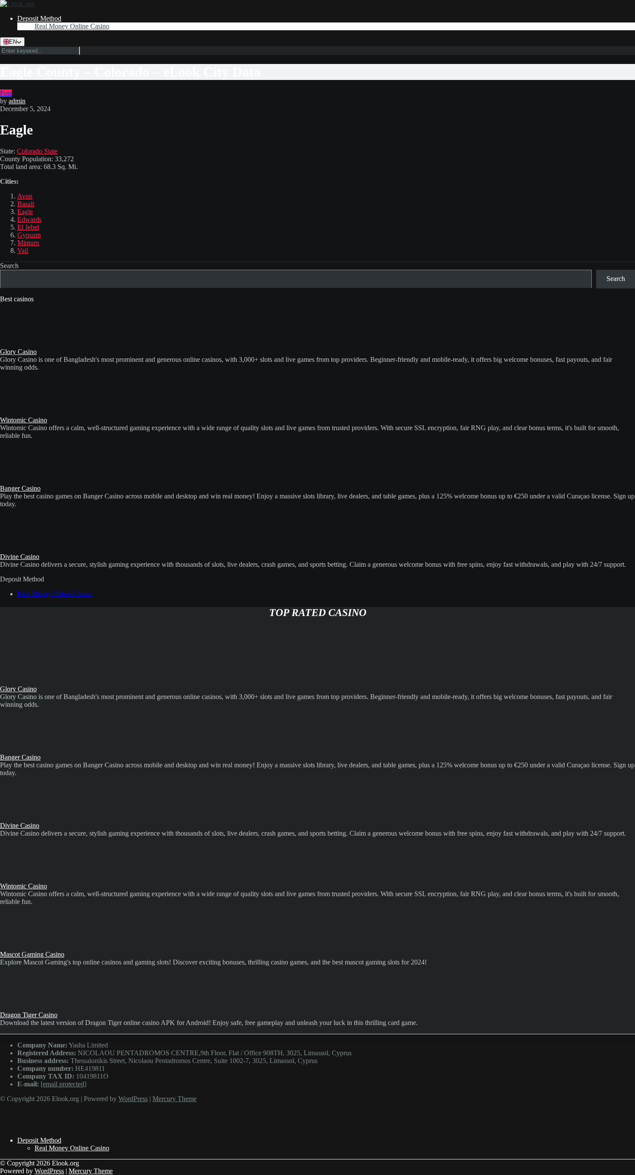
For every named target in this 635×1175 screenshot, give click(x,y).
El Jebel (28, 227)
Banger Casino (20, 488)
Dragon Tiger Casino (28, 1015)
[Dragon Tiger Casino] (21, 1007)
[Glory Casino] (21, 344)
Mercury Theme (174, 1098)
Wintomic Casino (23, 420)
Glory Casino (18, 351)
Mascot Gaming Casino (32, 954)
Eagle (25, 211)
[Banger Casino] (21, 480)
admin (17, 101)
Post (6, 93)
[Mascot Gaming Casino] (21, 946)
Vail (22, 250)
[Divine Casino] (21, 548)
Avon (24, 196)
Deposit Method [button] (39, 18)
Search (9, 265)
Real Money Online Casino (72, 26)
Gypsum (29, 235)
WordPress (133, 1098)
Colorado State (37, 151)
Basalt (25, 204)
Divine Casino (19, 556)
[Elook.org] (17, 3)
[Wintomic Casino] (21, 412)
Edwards (29, 219)
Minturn (28, 242)
